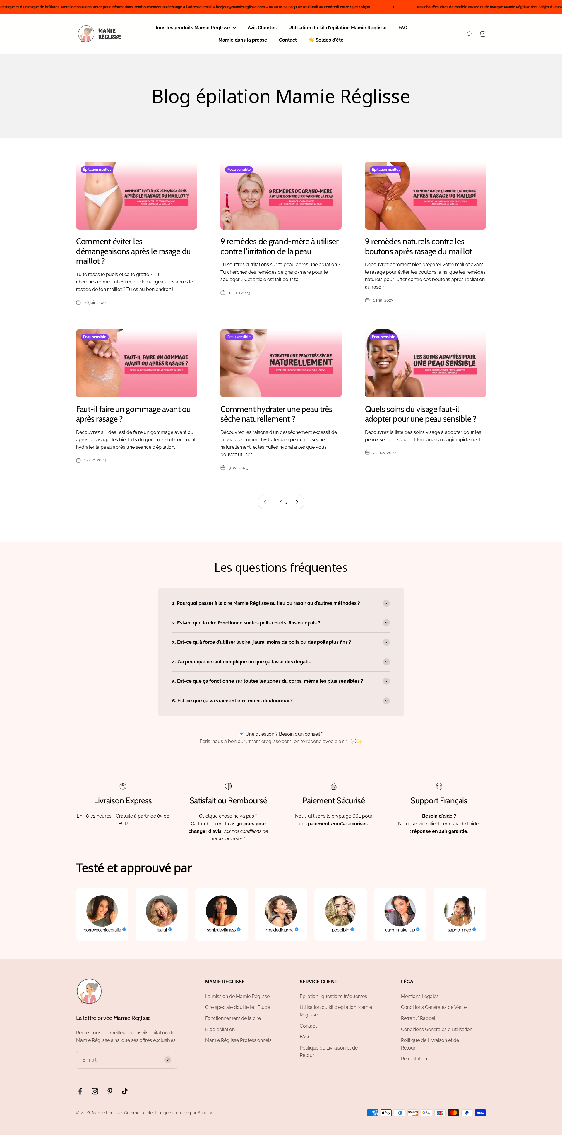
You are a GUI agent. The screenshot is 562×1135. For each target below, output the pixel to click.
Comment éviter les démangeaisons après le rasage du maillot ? (133, 251)
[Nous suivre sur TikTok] (125, 1091)
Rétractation (414, 1059)
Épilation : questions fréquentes (333, 996)
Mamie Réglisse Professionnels (238, 1040)
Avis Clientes (262, 27)
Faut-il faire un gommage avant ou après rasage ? (133, 414)
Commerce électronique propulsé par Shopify (168, 1112)
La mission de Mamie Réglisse (237, 996)
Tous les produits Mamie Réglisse (192, 27)
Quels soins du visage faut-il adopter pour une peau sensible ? (421, 414)
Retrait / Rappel (418, 1018)
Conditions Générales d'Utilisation (436, 1029)
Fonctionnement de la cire (233, 1018)
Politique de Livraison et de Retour (329, 1051)
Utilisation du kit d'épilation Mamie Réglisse (337, 27)
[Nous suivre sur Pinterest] (110, 1091)
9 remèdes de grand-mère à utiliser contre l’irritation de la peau (279, 246)
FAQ (402, 27)
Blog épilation (220, 1029)
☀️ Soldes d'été (326, 40)
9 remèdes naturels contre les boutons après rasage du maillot (418, 246)
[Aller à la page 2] (296, 501)
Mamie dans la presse (242, 40)
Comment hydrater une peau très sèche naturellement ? (276, 414)
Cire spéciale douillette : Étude (237, 1007)
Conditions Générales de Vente (434, 1007)
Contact (288, 40)
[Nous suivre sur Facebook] (80, 1091)
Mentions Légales (420, 996)
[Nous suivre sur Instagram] (95, 1091)
